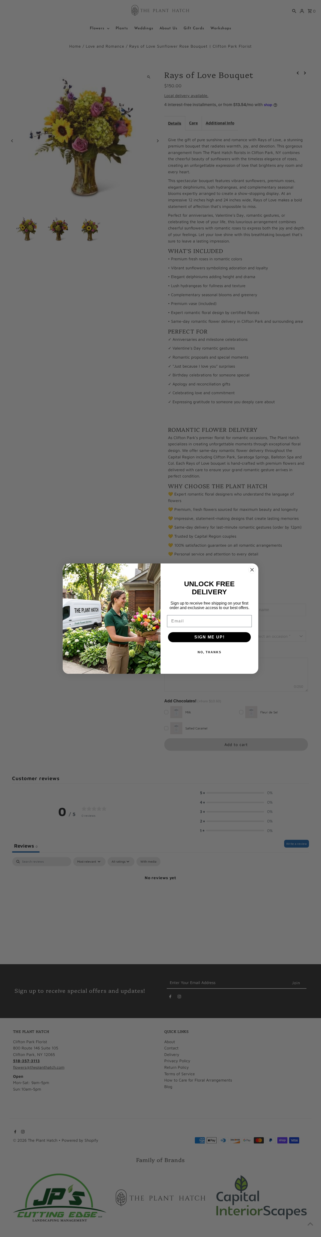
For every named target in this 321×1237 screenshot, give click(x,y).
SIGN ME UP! (209, 637)
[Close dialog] (252, 569)
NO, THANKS (209, 652)
